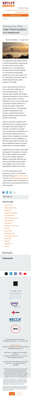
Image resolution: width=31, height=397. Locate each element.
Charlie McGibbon (12, 40)
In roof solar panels (11, 236)
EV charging (9, 215)
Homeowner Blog (13, 26)
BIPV (7, 246)
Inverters (8, 231)
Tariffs (7, 210)
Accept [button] (11, 393)
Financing (8, 223)
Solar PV (8, 205)
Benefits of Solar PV (11, 225)
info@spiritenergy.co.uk (20, 178)
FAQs (7, 228)
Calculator (8, 243)
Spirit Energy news (11, 218)
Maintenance (9, 233)
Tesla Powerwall (10, 213)
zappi (7, 241)
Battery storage (10, 207)
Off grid (7, 238)
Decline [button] (19, 393)
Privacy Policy (20, 384)
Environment (9, 220)
